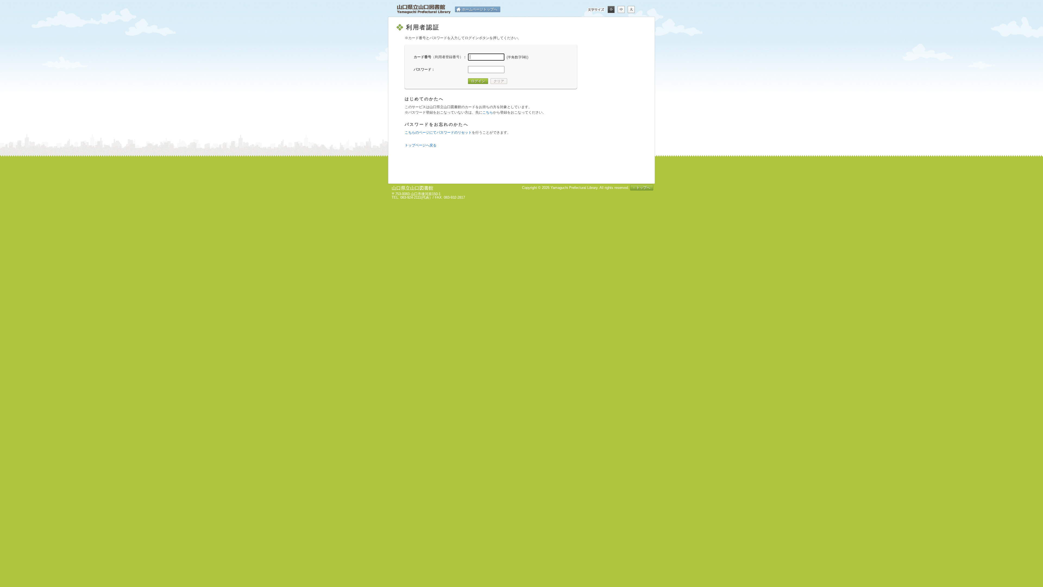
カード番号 (438, 57)
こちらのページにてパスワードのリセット (438, 132)
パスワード (422, 69)
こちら (487, 112)
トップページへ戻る (420, 145)
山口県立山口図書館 (424, 9)
